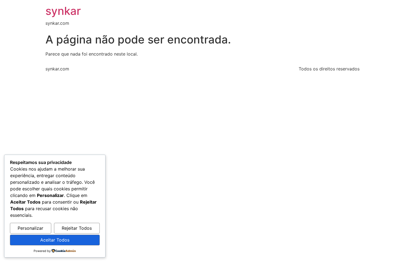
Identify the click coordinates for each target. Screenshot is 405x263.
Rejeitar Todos (77, 228)
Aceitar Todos (54, 240)
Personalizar (30, 228)
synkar (63, 11)
